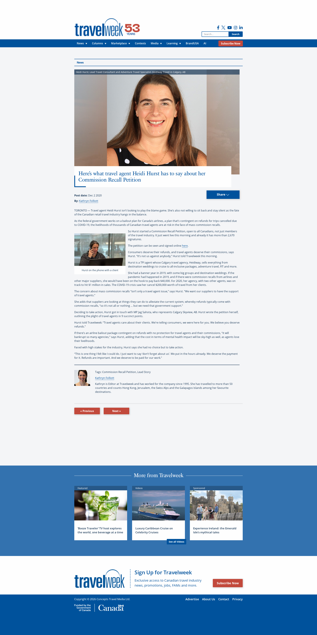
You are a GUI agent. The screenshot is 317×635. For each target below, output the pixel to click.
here (185, 245)
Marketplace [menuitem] (119, 43)
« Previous (87, 411)
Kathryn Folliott (88, 201)
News (80, 62)
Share (221, 194)
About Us (208, 599)
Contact (223, 599)
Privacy (237, 599)
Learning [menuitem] (172, 43)
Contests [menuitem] (140, 43)
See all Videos (176, 541)
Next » (116, 411)
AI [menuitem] (205, 43)
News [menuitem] (80, 43)
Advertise (192, 599)
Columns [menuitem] (97, 43)
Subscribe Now (228, 583)
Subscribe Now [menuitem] (230, 43)
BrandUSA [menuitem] (192, 43)
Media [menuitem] (154, 43)
